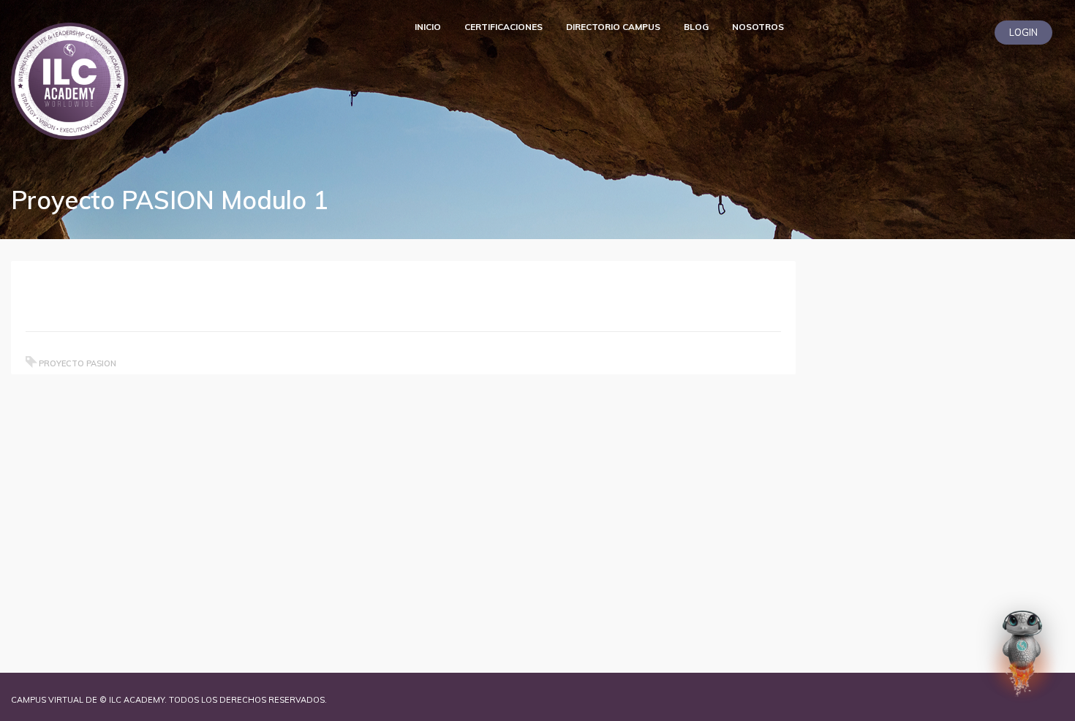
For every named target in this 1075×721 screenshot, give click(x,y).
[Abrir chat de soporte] (1022, 654)
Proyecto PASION (77, 363)
